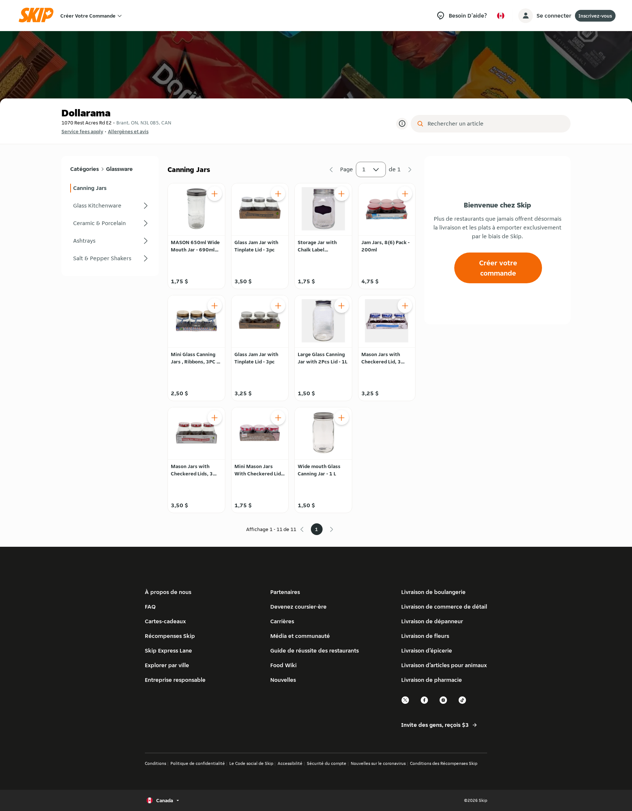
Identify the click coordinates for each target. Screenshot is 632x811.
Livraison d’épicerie (426, 650)
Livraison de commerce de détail (444, 606)
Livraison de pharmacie (431, 680)
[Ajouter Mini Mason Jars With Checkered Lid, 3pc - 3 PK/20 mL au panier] (278, 417)
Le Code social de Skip (251, 763)
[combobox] (496, 123)
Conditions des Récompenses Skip (443, 763)
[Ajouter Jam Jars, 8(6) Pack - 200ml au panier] (405, 193)
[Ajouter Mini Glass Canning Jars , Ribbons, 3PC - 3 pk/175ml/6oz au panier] (214, 305)
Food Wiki (283, 665)
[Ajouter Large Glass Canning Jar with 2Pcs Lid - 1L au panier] (341, 305)
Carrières (282, 621)
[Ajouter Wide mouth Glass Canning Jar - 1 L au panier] (341, 417)
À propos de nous (168, 592)
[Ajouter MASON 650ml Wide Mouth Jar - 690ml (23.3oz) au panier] (214, 193)
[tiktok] (462, 703)
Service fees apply (82, 131)
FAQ (150, 606)
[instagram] (443, 703)
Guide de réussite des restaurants (314, 650)
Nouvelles (283, 680)
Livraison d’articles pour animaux (444, 665)
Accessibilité (290, 763)
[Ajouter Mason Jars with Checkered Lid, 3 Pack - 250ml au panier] (405, 305)
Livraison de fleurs (425, 636)
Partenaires (285, 592)
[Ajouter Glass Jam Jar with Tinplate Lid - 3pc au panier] (278, 193)
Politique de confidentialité (197, 763)
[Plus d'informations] (402, 124)
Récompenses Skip (170, 636)
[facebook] (424, 703)
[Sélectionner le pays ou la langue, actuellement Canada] (500, 16)
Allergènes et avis (128, 131)
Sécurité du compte (326, 763)
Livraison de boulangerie (433, 592)
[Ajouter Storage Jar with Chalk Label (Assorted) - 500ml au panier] (341, 193)
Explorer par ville (167, 665)
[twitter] (405, 703)
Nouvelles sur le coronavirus (378, 763)
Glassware (119, 169)
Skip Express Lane (168, 650)
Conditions (155, 763)
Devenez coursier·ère (298, 606)
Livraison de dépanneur (432, 621)
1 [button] (364, 169)
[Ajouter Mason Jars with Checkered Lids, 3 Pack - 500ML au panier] (214, 417)
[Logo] (38, 15)
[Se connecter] (525, 15)
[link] (110, 188)
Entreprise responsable (175, 680)
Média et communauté (300, 636)
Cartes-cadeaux (165, 621)
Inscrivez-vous (595, 15)
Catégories (84, 169)
